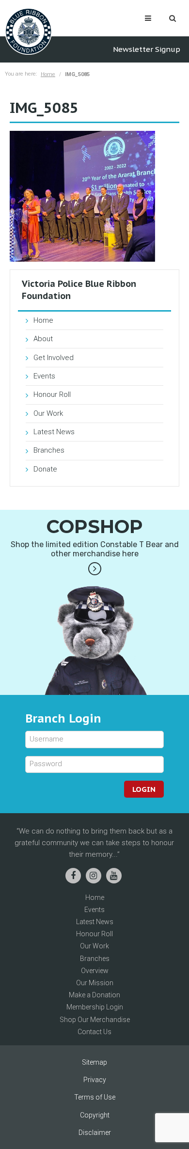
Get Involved (53, 357)
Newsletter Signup (146, 49)
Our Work (48, 413)
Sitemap (94, 1062)
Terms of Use (94, 1097)
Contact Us (94, 1032)
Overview (95, 971)
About (43, 338)
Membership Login (94, 1007)
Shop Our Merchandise (95, 1019)
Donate (45, 469)
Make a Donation (94, 995)
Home (48, 74)
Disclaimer (95, 1132)
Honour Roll (52, 394)
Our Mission (94, 983)
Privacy (94, 1080)
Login (144, 789)
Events (44, 376)
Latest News (54, 431)
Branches (48, 450)
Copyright (95, 1115)
